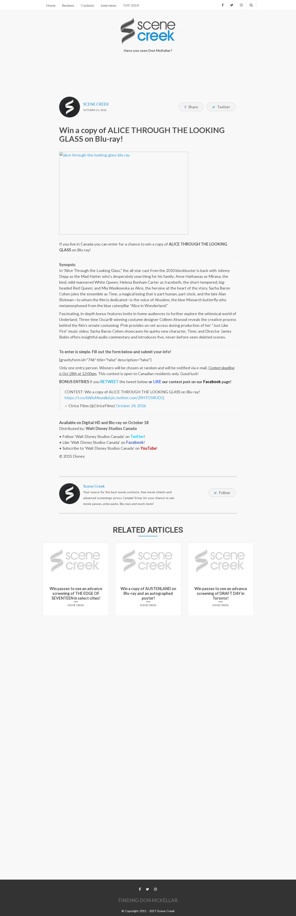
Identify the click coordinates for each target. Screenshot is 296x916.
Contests (87, 5)
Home (50, 5)
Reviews (68, 5)
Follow (224, 492)
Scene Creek (96, 104)
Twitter (223, 106)
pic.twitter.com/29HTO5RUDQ (137, 397)
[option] (76, 581)
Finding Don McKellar (148, 900)
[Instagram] (241, 5)
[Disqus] (148, 673)
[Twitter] (232, 5)
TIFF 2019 (131, 5)
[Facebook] (222, 5)
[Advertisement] (148, 71)
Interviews (108, 5)
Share (193, 106)
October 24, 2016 (131, 405)
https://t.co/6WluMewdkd (87, 397)
